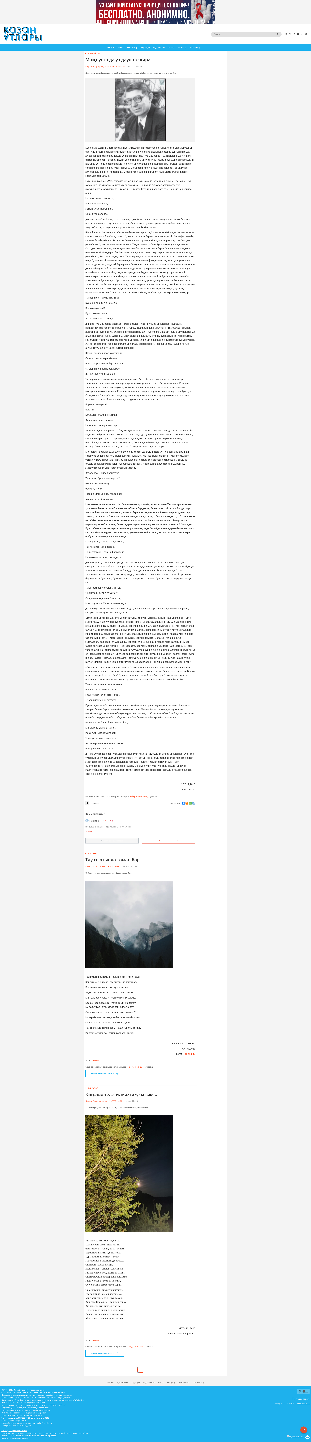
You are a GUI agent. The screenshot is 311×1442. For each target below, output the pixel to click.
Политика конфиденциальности (14, 1438)
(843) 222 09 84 (303, 1403)
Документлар (198, 1382)
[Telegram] (305, 34)
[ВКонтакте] (183, 803)
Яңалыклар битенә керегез (102, 1073)
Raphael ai (189, 1053)
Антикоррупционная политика (14, 1430)
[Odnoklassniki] (294, 34)
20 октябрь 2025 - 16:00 (109, 866)
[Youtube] (298, 34)
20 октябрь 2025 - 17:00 (115, 66)
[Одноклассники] (187, 803)
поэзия (95, 1060)
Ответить (89, 831)
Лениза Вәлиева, (93, 1101)
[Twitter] (286, 34)
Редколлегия (159, 47)
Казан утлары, (92, 866)
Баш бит (110, 47)
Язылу (171, 47)
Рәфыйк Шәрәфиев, (94, 66)
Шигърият (93, 853)
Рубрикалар (132, 47)
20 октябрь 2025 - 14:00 (112, 1101)
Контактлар (195, 47)
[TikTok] (301, 34)
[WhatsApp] (190, 803)
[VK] (290, 34)
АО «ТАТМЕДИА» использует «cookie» (17, 1433)
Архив (120, 47)
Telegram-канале (135, 1067)
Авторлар (182, 47)
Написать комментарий (168, 841)
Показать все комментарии (112, 841)
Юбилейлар (94, 53)
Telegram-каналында (140, 796)
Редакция (145, 47)
